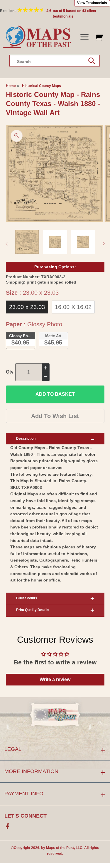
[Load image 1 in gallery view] (27, 242)
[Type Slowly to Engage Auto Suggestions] (91, 61)
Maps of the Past (60, 848)
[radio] (27, 307)
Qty (9, 371)
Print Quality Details (32, 610)
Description (25, 438)
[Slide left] (6, 243)
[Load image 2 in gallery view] (55, 242)
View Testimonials (92, 3)
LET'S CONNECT (25, 816)
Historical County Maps (41, 86)
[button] (84, 37)
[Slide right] (103, 243)
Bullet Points (26, 598)
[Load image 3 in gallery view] (83, 242)
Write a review (55, 679)
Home (11, 86)
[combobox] (54, 60)
